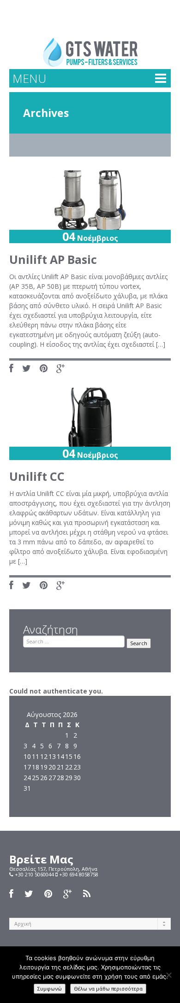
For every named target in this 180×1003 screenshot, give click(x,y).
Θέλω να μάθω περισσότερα (108, 988)
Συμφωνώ (49, 988)
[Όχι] (168, 975)
